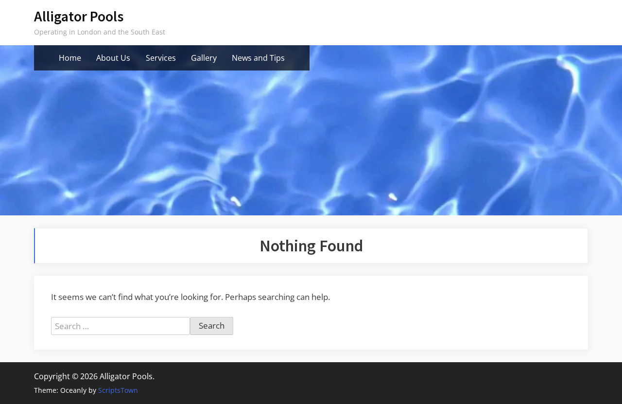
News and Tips (258, 58)
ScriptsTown (118, 390)
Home (70, 58)
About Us (113, 58)
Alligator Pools (78, 16)
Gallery (204, 58)
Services (161, 58)
